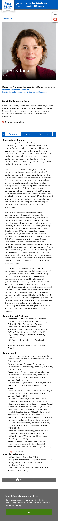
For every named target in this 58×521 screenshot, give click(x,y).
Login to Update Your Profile (31, 480)
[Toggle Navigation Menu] (55, 17)
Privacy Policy (15, 506)
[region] (29, 505)
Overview (13, 134)
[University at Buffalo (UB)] (8, 4)
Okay (29, 512)
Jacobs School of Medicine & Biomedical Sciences (24, 92)
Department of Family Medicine (16, 89)
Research (28, 134)
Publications (43, 134)
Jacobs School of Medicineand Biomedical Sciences (31, 4)
